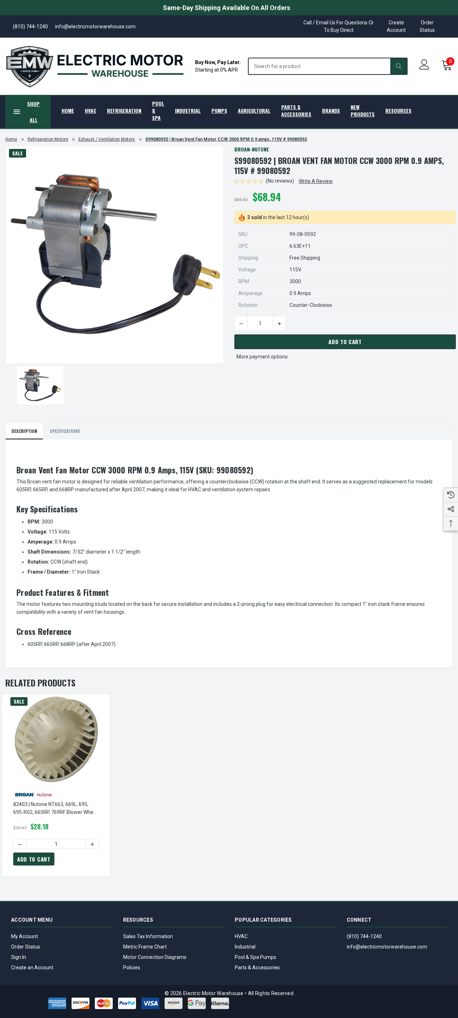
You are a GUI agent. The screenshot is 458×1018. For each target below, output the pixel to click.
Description (24, 431)
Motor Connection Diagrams (154, 957)
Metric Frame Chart (145, 947)
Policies (131, 967)
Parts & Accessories (257, 967)
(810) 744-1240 (364, 936)
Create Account (396, 26)
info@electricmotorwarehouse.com (387, 947)
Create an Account (32, 967)
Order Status (427, 26)
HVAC (241, 936)
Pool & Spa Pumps (255, 957)
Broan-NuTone (251, 149)
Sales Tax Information (148, 936)
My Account (24, 936)
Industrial (245, 947)
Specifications (65, 431)
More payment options (262, 357)
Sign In (18, 957)
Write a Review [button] (316, 181)
